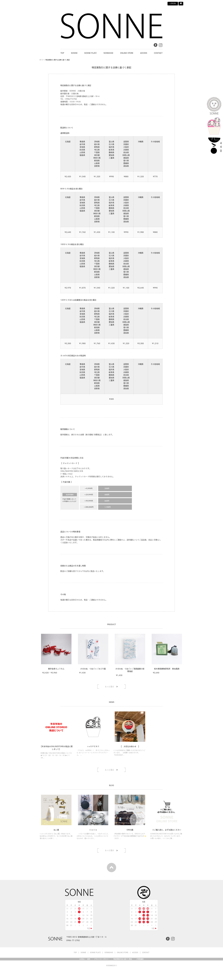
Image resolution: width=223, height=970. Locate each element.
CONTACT (158, 53)
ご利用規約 (140, 959)
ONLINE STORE (126, 53)
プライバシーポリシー (102, 959)
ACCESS (143, 53)
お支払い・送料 (84, 959)
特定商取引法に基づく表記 (122, 959)
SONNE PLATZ (90, 53)
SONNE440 (108, 53)
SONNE (74, 53)
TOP (62, 53)
